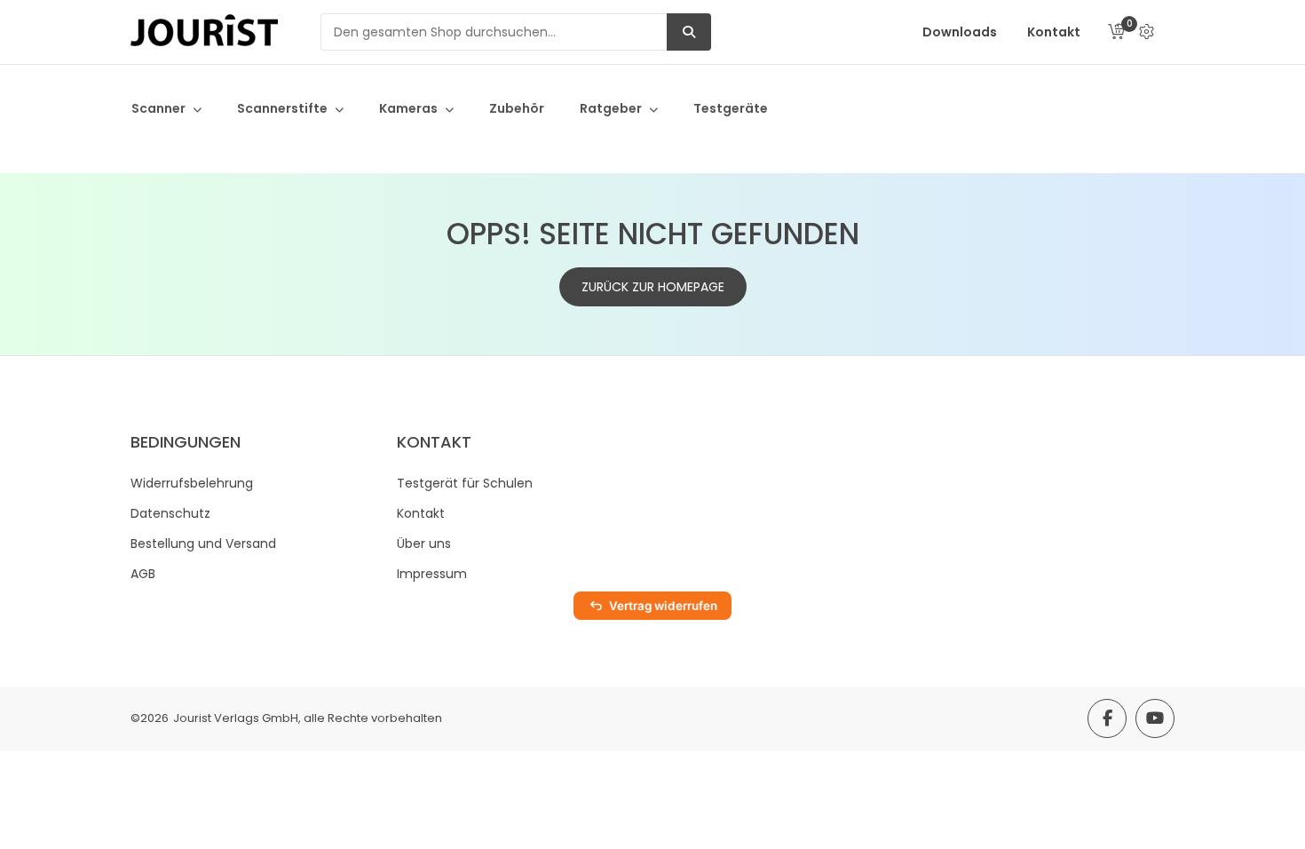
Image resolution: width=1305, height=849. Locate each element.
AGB (142, 574)
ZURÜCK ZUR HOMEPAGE (652, 287)
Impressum (432, 574)
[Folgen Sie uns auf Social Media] (1107, 718)
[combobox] (493, 32)
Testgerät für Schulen (465, 483)
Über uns (424, 543)
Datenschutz (170, 513)
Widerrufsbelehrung (191, 483)
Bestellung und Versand (203, 543)
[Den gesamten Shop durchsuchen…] (689, 32)
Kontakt (421, 513)
